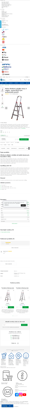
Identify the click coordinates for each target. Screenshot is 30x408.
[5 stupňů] (5, 132)
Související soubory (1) (14, 148)
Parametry (8, 148)
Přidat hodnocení (15, 247)
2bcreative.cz (16, 406)
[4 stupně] (3, 132)
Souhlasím (23, 205)
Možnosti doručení (27, 135)
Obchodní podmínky (5, 16)
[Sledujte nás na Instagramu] (20, 394)
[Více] (28, 83)
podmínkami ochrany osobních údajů (14, 327)
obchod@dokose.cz (15, 335)
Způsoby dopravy (4, 11)
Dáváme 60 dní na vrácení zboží (6, 4)
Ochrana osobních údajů (5, 15)
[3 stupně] (1, 132)
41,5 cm (28, 210)
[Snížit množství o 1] (15, 139)
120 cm (28, 212)
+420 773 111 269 (25, 79)
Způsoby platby (4, 12)
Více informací (18, 203)
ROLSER (18, 142)
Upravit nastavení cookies (21, 349)
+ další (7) (2, 107)
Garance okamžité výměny (5, 5)
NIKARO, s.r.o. (2, 401)
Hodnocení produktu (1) (21, 148)
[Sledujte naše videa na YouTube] (24, 394)
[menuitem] (2, 83)
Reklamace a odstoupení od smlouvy (7, 13)
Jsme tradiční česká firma (5, 2)
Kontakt (3, 10)
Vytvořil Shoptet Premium (15, 350)
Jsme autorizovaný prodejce (6, 3)
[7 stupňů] (9, 132)
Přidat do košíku (24, 139)
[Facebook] (18, 343)
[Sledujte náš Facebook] (17, 394)
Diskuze (27, 148)
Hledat (21, 80)
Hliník (28, 214)
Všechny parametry (14, 223)
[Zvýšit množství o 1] (18, 139)
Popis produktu (3, 148)
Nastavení (6, 204)
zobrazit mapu (4, 22)
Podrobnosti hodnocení (15, 93)
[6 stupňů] (7, 132)
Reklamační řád (4, 14)
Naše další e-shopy (4, 6)
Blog (2, 7)
